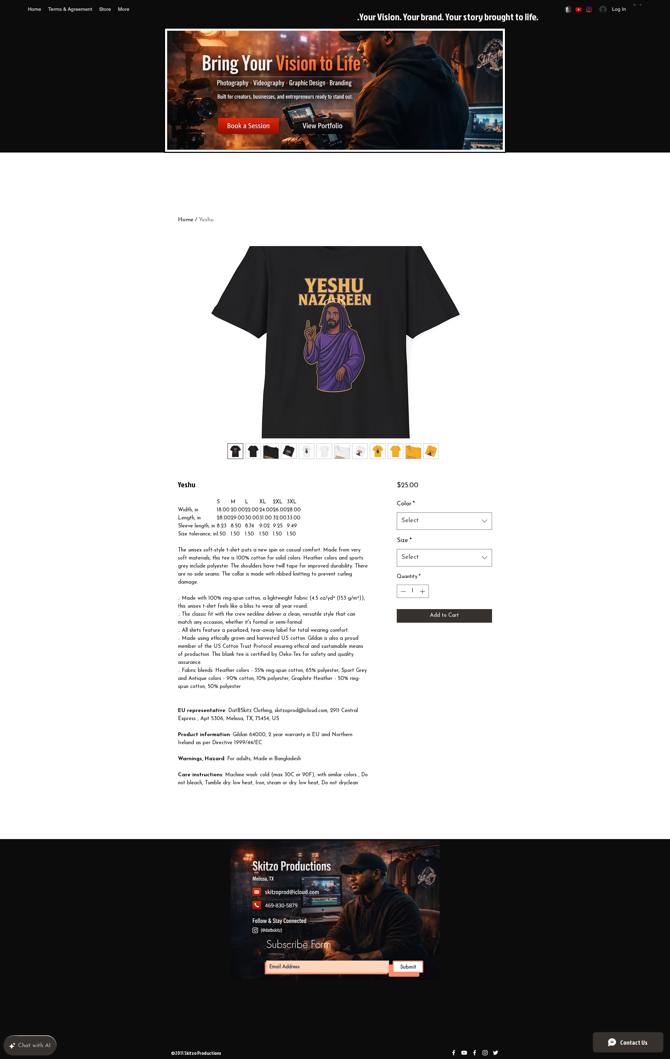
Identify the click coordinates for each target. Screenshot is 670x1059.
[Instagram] (589, 9)
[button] (637, 5)
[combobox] (444, 521)
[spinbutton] (412, 591)
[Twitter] (495, 1052)
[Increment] (423, 591)
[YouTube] (578, 9)
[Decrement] (402, 591)
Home (185, 220)
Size (404, 541)
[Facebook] (568, 9)
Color (406, 504)
